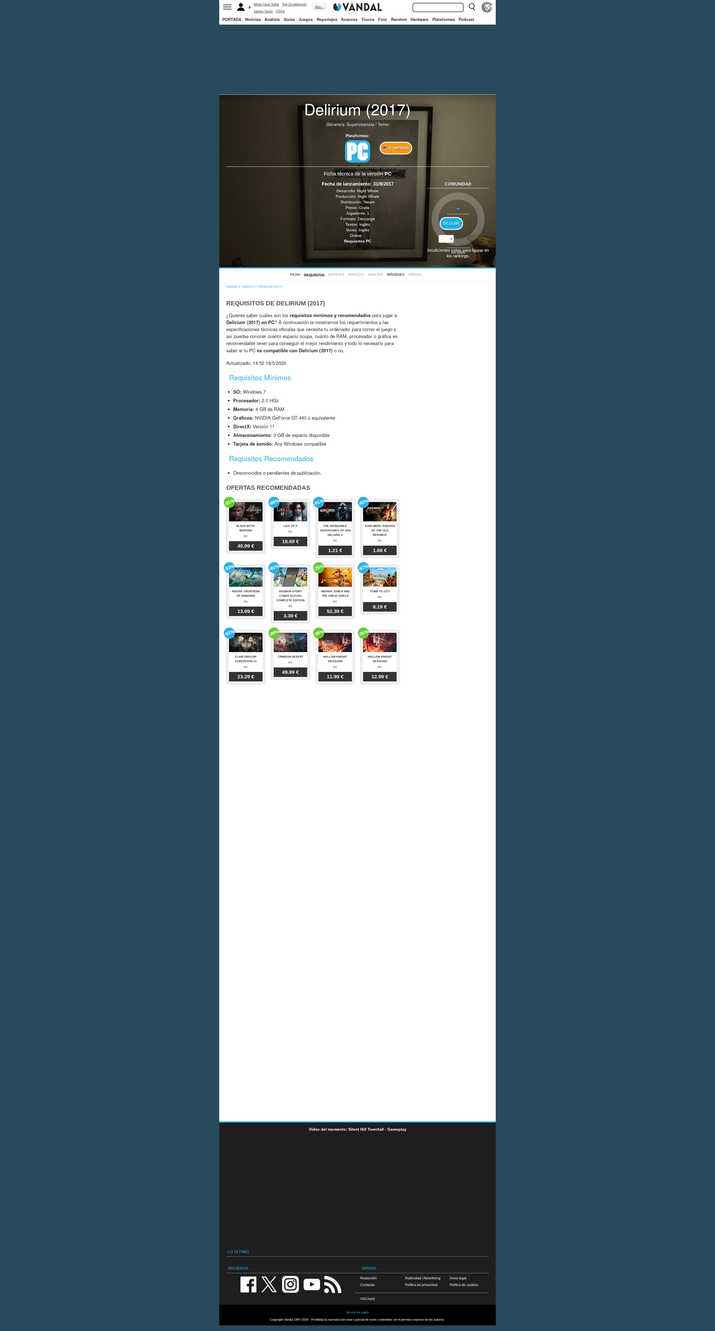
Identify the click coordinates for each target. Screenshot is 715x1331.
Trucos (368, 19)
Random (399, 19)
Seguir (451, 223)
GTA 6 (280, 11)
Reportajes (327, 19)
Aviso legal (458, 1278)
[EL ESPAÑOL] (487, 7)
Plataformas (443, 19)
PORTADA (231, 19)
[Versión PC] (357, 151)
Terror (383, 124)
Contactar (367, 1285)
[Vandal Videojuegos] (357, 6)
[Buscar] (472, 7)
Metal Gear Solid (266, 4)
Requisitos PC (357, 241)
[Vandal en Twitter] (269, 1284)
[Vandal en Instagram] (290, 1284)
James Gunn (263, 11)
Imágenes (395, 275)
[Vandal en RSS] (333, 1284)
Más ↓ (319, 7)
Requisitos (314, 275)
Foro (382, 19)
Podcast (466, 19)
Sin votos (458, 252)
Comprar (398, 148)
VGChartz (367, 1299)
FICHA (295, 275)
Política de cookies (464, 1285)
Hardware (419, 19)
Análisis (272, 19)
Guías (289, 19)
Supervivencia (360, 124)
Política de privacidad (421, 1285)
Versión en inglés (357, 1312)
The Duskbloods (294, 4)
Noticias (253, 19)
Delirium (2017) (357, 109)
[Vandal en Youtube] (312, 1284)
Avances (349, 19)
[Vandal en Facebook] (248, 1284)
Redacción (368, 1278)
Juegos (306, 19)
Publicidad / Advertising (422, 1278)
